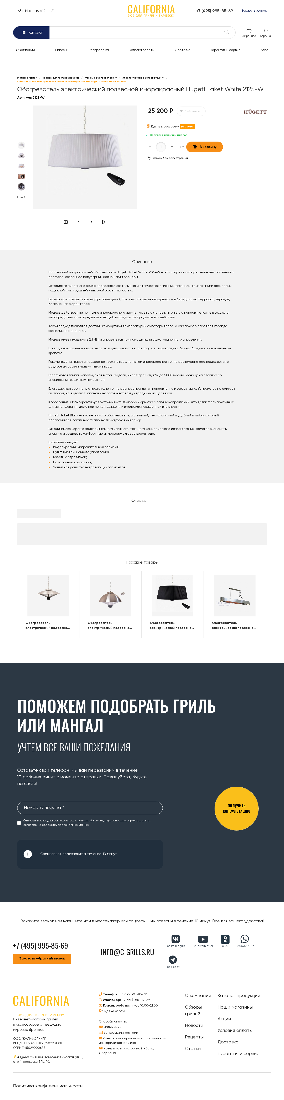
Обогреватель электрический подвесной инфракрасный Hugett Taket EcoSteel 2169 (109, 626)
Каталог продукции (239, 995)
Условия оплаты (235, 1030)
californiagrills (176, 946)
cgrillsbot (173, 966)
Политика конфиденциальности (48, 1086)
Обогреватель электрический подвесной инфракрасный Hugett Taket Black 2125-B (171, 626)
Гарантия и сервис (238, 1053)
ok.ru (225, 946)
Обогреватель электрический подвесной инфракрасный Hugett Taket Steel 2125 (47, 626)
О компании (198, 995)
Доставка (228, 1042)
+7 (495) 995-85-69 (133, 994)
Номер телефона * (44, 807)
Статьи (193, 1049)
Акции (224, 1019)
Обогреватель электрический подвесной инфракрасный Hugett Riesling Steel (234, 626)
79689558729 (245, 946)
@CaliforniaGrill (203, 946)
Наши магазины (235, 1007)
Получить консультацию (236, 808)
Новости (194, 1025)
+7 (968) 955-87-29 (136, 1000)
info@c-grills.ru (127, 951)
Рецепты (194, 1037)
